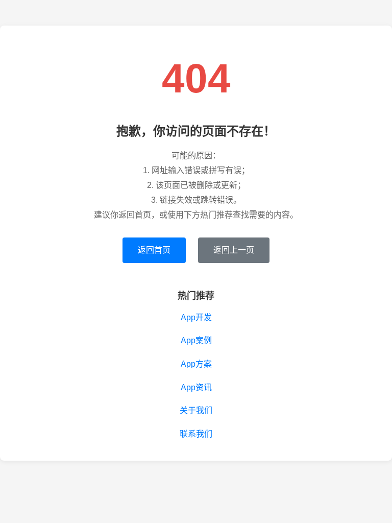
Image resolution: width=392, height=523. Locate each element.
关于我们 (196, 410)
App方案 (196, 364)
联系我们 (196, 434)
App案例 (196, 340)
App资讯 (196, 387)
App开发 (196, 317)
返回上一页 (233, 250)
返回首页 (154, 250)
